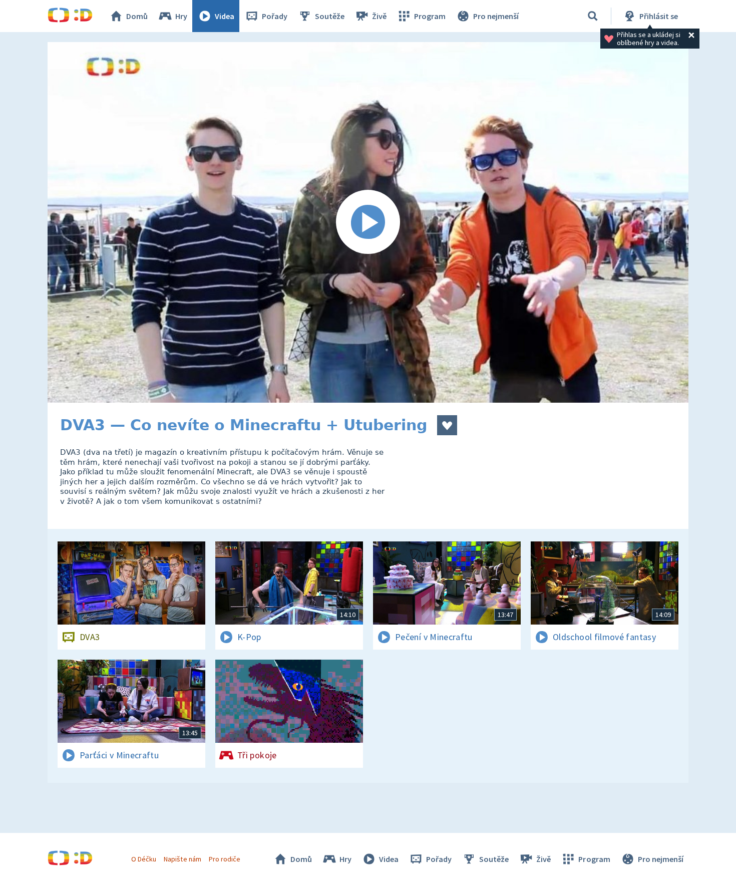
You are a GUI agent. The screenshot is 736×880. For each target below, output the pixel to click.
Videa (224, 16)
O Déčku (143, 858)
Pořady (274, 16)
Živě (379, 16)
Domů (137, 16)
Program (430, 16)
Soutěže (329, 16)
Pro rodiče (224, 858)
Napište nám (182, 858)
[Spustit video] (368, 222)
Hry (181, 16)
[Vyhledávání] (593, 16)
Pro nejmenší (496, 16)
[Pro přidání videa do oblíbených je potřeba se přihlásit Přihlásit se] (447, 425)
